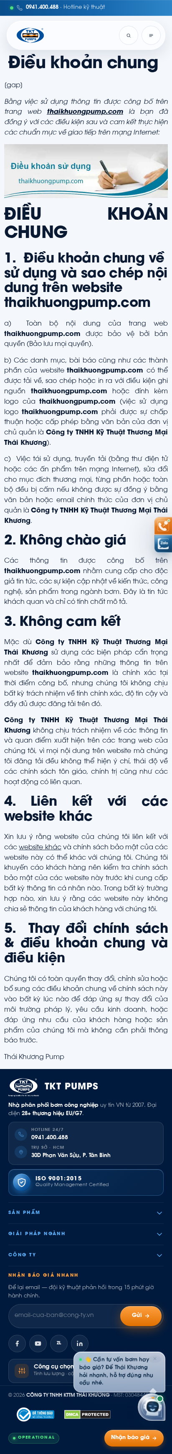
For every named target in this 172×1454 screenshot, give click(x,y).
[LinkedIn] (80, 1343)
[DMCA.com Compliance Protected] (87, 1414)
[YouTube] (38, 1343)
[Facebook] (17, 1343)
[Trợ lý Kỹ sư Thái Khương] (151, 1406)
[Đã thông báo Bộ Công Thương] (35, 1414)
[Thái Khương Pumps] (30, 35)
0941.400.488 (49, 1138)
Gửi (137, 1315)
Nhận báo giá (130, 1437)
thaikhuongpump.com (85, 112)
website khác (40, 847)
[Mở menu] (151, 35)
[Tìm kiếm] (128, 35)
